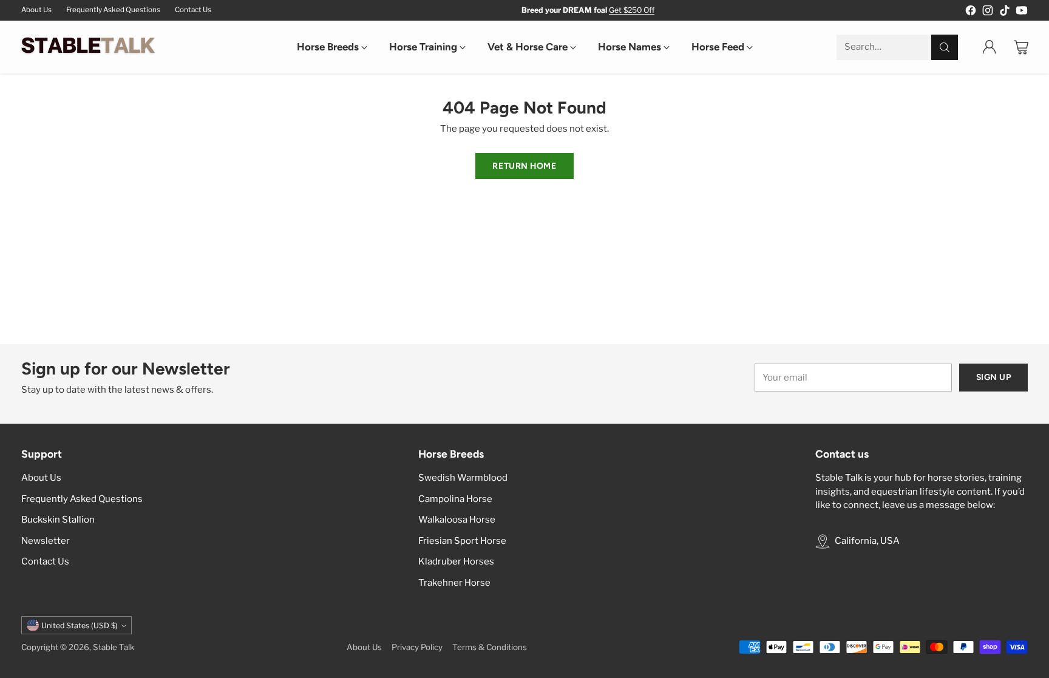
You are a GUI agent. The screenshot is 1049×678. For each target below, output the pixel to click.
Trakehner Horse (454, 582)
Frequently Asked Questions (82, 498)
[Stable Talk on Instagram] (988, 12)
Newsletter (45, 540)
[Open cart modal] (1021, 47)
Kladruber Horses (456, 561)
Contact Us (45, 561)
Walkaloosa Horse (456, 519)
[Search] (944, 47)
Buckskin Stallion (58, 519)
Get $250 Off (631, 10)
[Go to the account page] (989, 47)
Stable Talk (114, 647)
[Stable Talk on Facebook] (971, 12)
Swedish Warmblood (463, 477)
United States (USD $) (79, 625)
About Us (41, 477)
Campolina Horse (455, 498)
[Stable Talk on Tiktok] (1005, 12)
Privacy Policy (417, 647)
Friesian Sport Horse (462, 540)
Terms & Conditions (489, 647)
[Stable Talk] (88, 47)
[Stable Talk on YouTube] (1022, 12)
